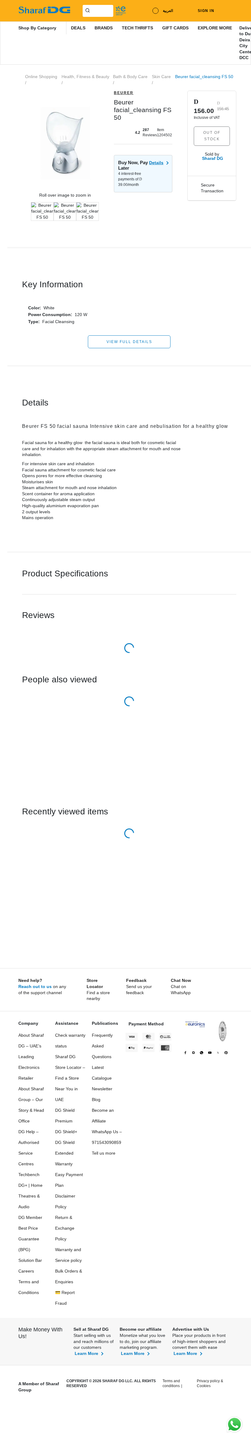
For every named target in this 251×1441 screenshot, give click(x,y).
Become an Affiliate (103, 1115)
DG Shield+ (66, 1131)
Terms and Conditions (28, 1287)
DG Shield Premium (65, 1115)
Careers (26, 1271)
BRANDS (104, 27)
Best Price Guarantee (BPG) (28, 1239)
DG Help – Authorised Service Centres (28, 1147)
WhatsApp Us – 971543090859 (107, 1137)
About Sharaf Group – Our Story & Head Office (31, 1104)
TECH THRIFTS (137, 27)
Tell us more (103, 1153)
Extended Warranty (64, 1158)
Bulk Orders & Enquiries (68, 1276)
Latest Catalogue (102, 1073)
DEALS (78, 27)
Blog (96, 1099)
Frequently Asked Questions (102, 1046)
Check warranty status (70, 1040)
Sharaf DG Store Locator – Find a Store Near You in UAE (70, 1078)
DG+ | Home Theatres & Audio (30, 1196)
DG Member (30, 1217)
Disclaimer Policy (65, 1201)
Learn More (86, 1353)
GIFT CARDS (175, 27)
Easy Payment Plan (69, 1180)
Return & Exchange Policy (64, 1228)
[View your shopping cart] (228, 10)
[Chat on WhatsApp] (234, 1424)
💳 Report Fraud (65, 1298)
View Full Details (129, 342)
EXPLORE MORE (215, 27)
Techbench (28, 1174)
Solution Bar (30, 1260)
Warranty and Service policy (68, 1255)
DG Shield (65, 1142)
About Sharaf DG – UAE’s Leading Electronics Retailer (31, 1057)
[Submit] (86, 10)
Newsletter (102, 1088)
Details (156, 162)
